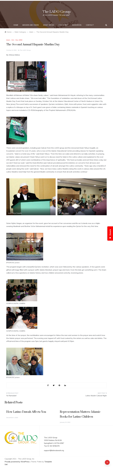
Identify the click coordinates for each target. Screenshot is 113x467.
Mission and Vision (31, 25)
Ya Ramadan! (11, 396)
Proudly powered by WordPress (17, 462)
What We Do (48, 25)
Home (16, 25)
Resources (77, 25)
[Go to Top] (107, 462)
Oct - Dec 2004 (16, 40)
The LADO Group (56, 12)
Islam (8, 40)
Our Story (63, 25)
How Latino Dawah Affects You (26, 412)
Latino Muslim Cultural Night (96, 396)
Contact (90, 25)
